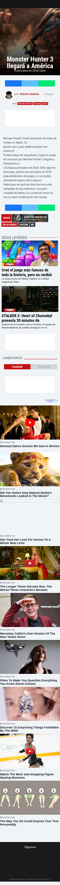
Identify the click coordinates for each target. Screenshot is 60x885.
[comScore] (30, 861)
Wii (32, 224)
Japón (45, 103)
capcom (24, 224)
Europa (37, 103)
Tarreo (4, 2)
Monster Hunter (25, 103)
